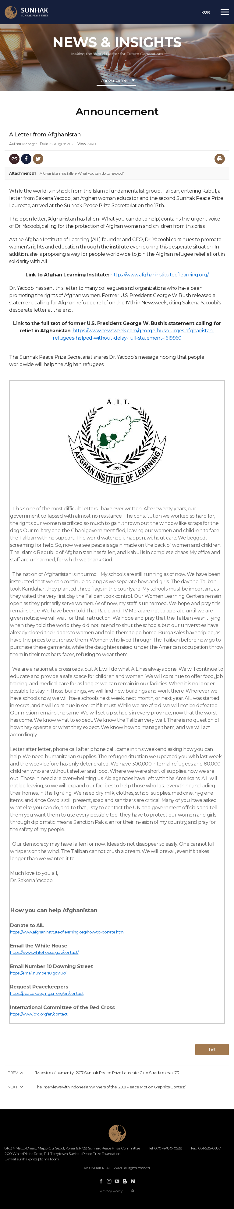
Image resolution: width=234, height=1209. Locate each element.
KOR (205, 12)
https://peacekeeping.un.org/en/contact (46, 993)
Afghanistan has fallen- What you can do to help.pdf (82, 173)
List (212, 1049)
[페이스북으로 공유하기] (26, 159)
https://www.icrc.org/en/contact (39, 1014)
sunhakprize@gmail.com (38, 1159)
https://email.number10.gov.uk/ (38, 973)
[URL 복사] (14, 159)
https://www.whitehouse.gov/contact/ (44, 952)
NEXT (12, 1086)
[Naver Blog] (133, 1181)
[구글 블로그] (125, 1181)
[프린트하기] (219, 159)
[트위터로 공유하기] (38, 159)
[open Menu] (224, 11)
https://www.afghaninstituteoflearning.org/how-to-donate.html (67, 932)
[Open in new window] (101, 1181)
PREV (13, 1072)
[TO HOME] (26, 12)
